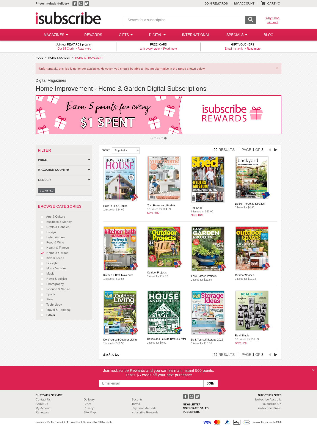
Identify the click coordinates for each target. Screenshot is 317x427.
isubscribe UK (272, 403)
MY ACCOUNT (244, 3)
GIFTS (124, 35)
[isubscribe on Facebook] (75, 3)
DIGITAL (156, 35)
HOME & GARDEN (59, 57)
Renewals (42, 412)
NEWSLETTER (192, 404)
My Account (43, 408)
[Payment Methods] (226, 422)
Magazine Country (54, 169)
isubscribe (268, 399)
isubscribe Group (269, 408)
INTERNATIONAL (196, 35)
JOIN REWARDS (216, 3)
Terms (136, 403)
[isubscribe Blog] (86, 3)
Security (137, 399)
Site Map (90, 412)
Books (50, 315)
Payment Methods (144, 408)
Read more (84, 48)
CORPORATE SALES (196, 408)
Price (42, 160)
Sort (106, 150)
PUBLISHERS (191, 411)
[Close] (313, 370)
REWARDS (93, 35)
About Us (42, 403)
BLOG (268, 35)
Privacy (89, 408)
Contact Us (43, 399)
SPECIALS (235, 35)
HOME (39, 57)
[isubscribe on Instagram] (81, 3)
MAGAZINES (54, 35)
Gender (44, 180)
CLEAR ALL (46, 191)
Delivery (89, 399)
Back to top (111, 354)
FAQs (87, 403)
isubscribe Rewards (145, 412)
